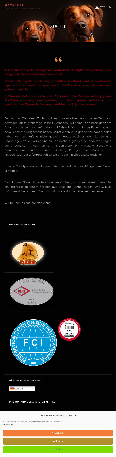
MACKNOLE (14, 5)
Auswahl (58, 450)
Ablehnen (58, 441)
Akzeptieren (58, 433)
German (18, 388)
